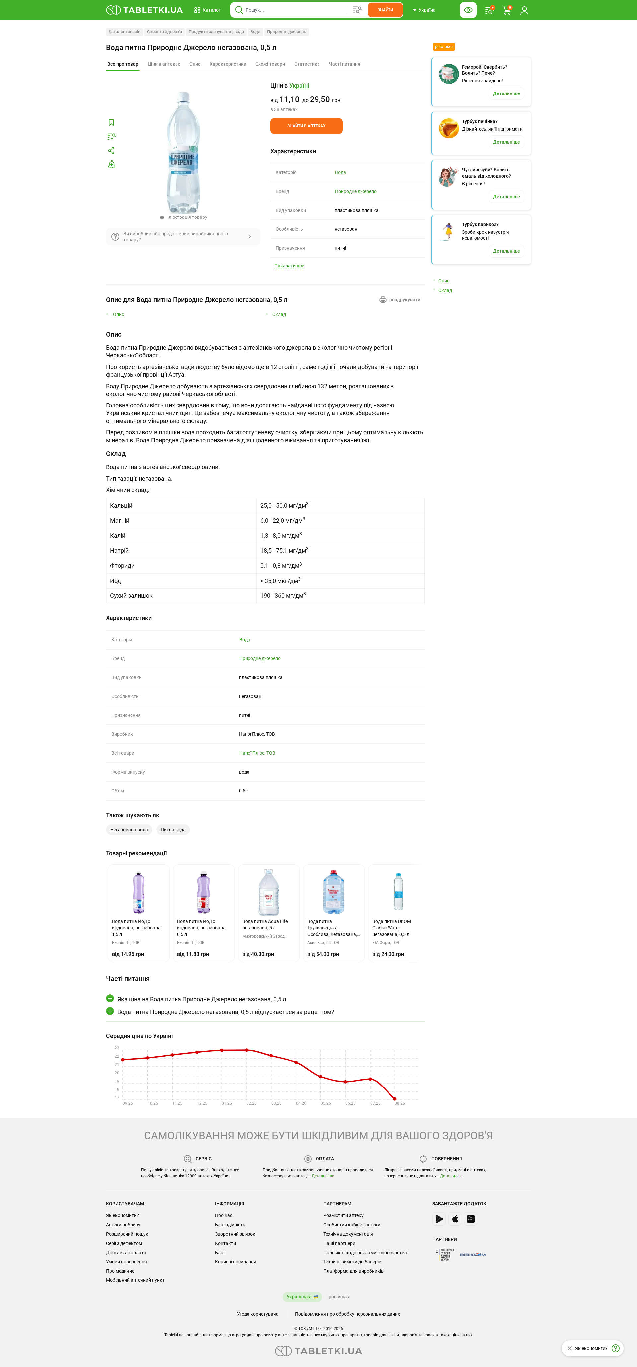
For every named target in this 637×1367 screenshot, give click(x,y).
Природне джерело (286, 31)
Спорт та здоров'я (164, 31)
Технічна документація (348, 1234)
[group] (347, 97)
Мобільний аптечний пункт (135, 1280)
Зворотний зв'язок (235, 1234)
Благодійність (230, 1224)
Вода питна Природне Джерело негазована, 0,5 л (191, 47)
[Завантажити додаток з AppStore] (454, 1219)
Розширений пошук (127, 1234)
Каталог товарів (124, 31)
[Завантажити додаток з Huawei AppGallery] (470, 1219)
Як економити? (122, 1215)
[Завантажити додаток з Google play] (439, 1219)
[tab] (123, 64)
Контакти (225, 1243)
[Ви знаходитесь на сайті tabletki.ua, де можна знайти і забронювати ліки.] (144, 10)
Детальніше (323, 1176)
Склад (279, 314)
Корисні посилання (235, 1261)
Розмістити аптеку (343, 1215)
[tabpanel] (265, 387)
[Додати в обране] (111, 122)
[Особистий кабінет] (524, 10)
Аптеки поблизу (123, 1224)
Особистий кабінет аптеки (351, 1224)
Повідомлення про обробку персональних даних (347, 1314)
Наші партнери (339, 1243)
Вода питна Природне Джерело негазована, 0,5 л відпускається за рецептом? (225, 1011)
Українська (299, 1296)
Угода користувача (258, 1314)
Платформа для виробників (353, 1271)
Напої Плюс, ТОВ (257, 753)
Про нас (223, 1215)
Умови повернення (126, 1261)
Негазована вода (129, 829)
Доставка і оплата (126, 1252)
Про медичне (120, 1271)
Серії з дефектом (124, 1243)
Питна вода (173, 829)
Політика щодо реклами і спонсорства (365, 1252)
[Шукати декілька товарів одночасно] (357, 10)
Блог (220, 1252)
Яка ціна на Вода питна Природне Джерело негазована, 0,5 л (201, 999)
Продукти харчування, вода (216, 31)
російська (340, 1296)
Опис (118, 314)
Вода (255, 31)
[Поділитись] (111, 150)
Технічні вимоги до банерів (352, 1261)
